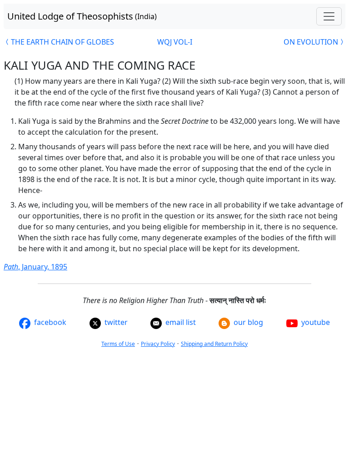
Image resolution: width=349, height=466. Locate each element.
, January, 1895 (35, 267)
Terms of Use (118, 344)
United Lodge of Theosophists (82, 16)
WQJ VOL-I (174, 42)
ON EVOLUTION (311, 42)
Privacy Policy (158, 344)
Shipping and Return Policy (214, 344)
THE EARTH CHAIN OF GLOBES (62, 42)
